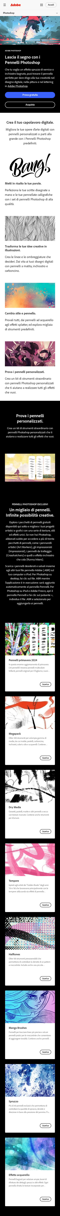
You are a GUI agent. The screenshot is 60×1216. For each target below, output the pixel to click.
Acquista (30, 104)
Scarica (45, 684)
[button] (41, 4)
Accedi (51, 5)
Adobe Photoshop (18, 86)
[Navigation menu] (4, 5)
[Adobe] (15, 5)
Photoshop (8, 12)
